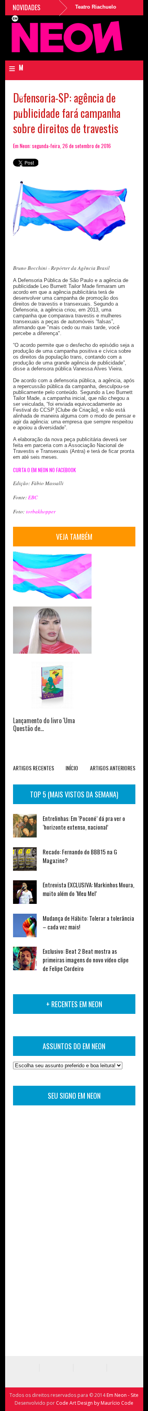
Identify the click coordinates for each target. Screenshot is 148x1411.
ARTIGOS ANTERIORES (112, 768)
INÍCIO (72, 768)
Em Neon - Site (123, 1395)
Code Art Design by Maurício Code (94, 1403)
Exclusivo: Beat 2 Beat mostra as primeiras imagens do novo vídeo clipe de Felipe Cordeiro (86, 960)
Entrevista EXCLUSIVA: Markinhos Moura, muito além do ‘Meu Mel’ (88, 889)
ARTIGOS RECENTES (33, 768)
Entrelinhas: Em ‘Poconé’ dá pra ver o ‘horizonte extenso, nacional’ (84, 822)
